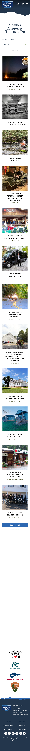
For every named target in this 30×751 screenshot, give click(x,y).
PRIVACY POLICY (8, 729)
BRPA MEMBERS (22, 729)
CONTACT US (8, 722)
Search (4, 39)
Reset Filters (15, 50)
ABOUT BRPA (22, 722)
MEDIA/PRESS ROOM (8, 725)
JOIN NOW (22, 725)
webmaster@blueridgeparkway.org (20, 715)
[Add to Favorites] (5, 59)
